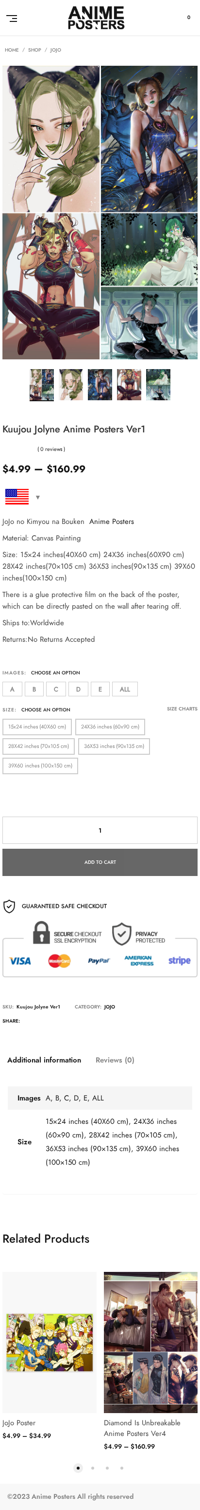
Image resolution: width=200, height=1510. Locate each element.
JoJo (55, 50)
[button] (78, 1467)
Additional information (44, 1060)
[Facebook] (48, 1022)
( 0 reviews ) (51, 449)
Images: (14, 673)
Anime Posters (111, 521)
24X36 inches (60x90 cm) (110, 726)
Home (12, 50)
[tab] (44, 1060)
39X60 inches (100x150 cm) (40, 765)
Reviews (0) (115, 1060)
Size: (9, 710)
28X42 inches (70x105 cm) (38, 746)
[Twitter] (29, 1022)
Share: (11, 1021)
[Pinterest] (88, 1022)
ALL (125, 689)
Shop (34, 50)
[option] (41, 385)
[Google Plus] (68, 1022)
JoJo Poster (18, 1423)
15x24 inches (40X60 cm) (37, 726)
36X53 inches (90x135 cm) (114, 746)
